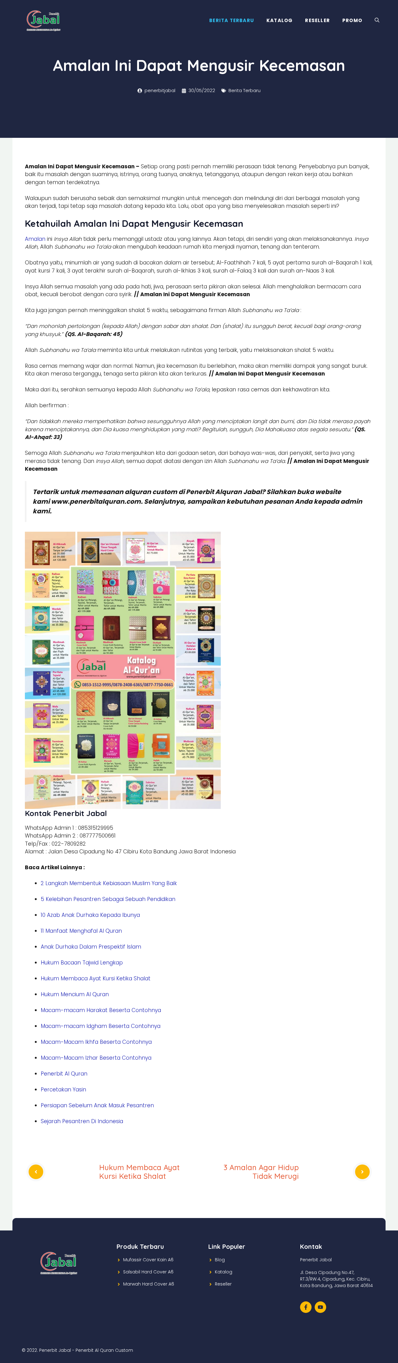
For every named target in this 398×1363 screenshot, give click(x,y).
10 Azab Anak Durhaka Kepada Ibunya (90, 915)
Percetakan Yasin (63, 1089)
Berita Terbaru (231, 20)
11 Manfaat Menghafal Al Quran (81, 931)
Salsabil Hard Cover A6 (148, 1272)
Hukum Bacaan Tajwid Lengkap (82, 962)
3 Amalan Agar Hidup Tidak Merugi (261, 1172)
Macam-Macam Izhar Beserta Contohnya (96, 1058)
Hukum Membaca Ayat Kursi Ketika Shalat (95, 978)
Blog (220, 1260)
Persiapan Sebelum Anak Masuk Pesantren (97, 1105)
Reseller (317, 20)
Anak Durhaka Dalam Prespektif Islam (91, 946)
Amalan (35, 239)
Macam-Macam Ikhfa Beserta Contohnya (96, 1042)
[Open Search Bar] (377, 20)
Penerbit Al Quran (64, 1073)
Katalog (279, 20)
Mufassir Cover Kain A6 (148, 1260)
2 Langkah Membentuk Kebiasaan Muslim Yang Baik (109, 883)
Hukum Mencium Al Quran (75, 994)
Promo (352, 20)
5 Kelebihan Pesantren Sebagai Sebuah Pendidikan (108, 899)
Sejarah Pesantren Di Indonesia (82, 1121)
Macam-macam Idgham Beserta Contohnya (100, 1026)
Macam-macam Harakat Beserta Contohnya (101, 1010)
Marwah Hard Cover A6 (148, 1284)
